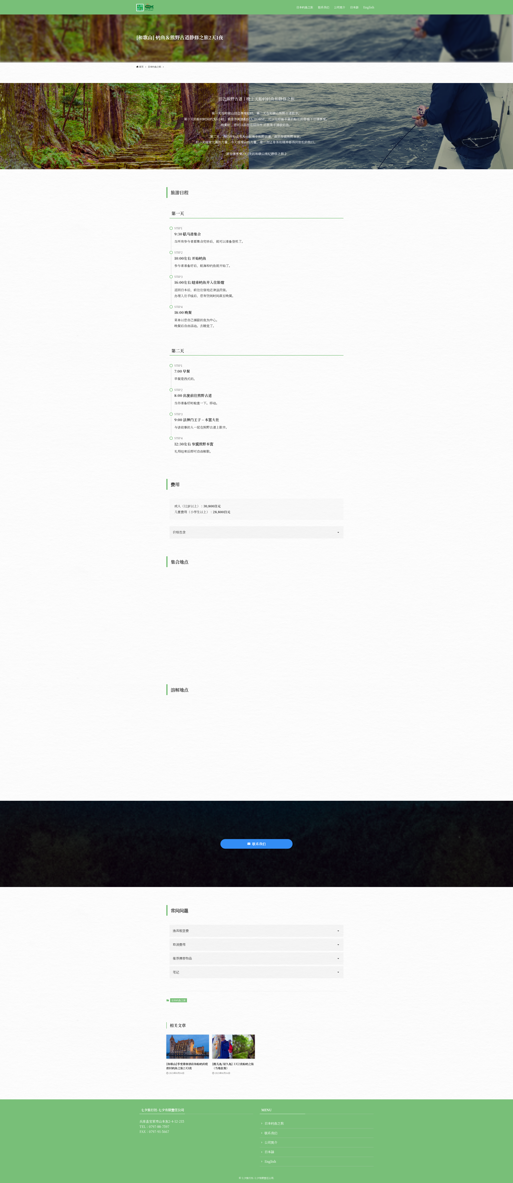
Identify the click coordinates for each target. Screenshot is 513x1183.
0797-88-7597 (159, 1126)
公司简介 (271, 1142)
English (270, 1161)
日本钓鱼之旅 (178, 1000)
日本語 (269, 1152)
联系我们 (271, 1133)
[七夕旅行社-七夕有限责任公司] (145, 7)
